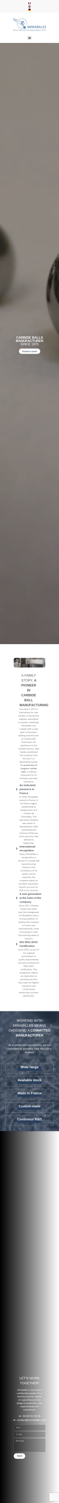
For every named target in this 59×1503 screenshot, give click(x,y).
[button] (29, 38)
